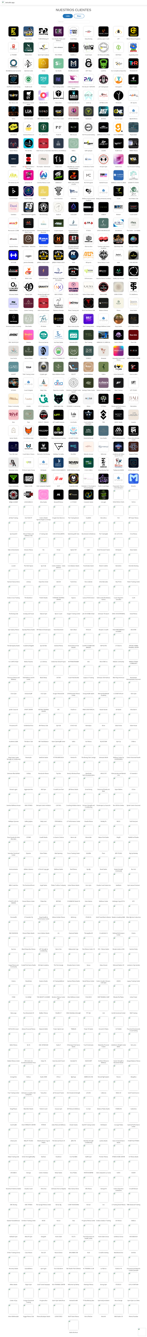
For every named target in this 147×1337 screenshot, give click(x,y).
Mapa (79, 16)
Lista (68, 16)
